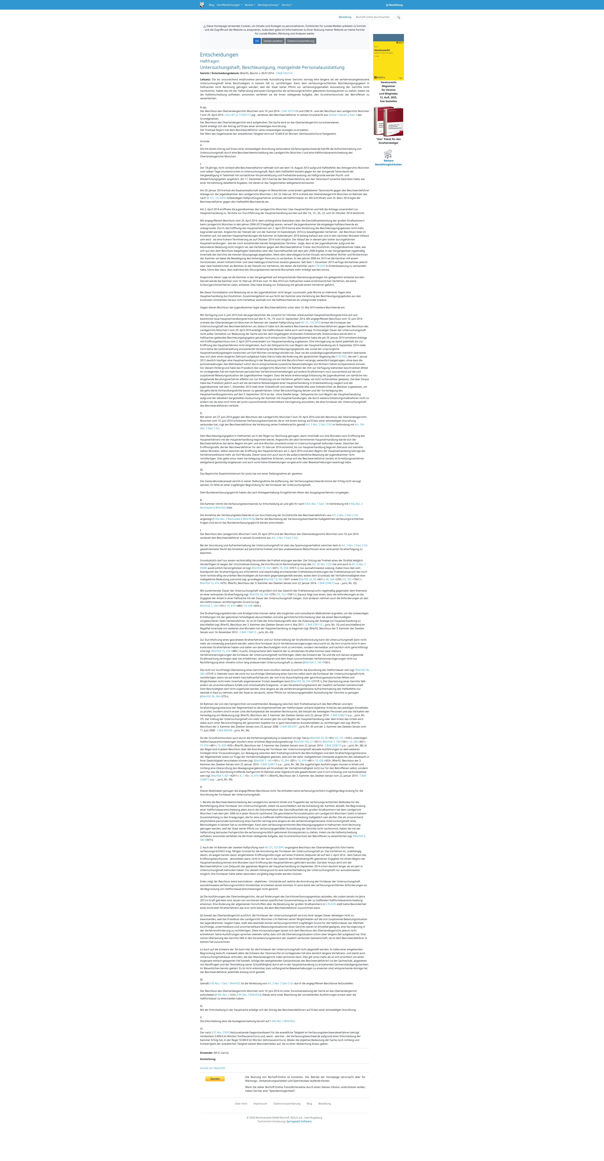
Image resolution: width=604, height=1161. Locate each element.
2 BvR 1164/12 (248, 632)
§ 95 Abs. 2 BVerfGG (248, 994)
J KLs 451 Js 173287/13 (238, 115)
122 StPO (220, 198)
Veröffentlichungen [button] (228, 5)
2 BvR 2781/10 (314, 624)
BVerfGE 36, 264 (258, 594)
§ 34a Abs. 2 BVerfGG (282, 1021)
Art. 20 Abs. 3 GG (322, 564)
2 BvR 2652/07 (288, 726)
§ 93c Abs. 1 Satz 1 (315, 504)
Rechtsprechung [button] (267, 5)
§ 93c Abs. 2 (222, 994)
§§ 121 (210, 198)
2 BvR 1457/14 (284, 73)
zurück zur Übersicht (212, 1068)
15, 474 (231, 605)
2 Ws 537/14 (288, 111)
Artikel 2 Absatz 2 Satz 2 (343, 115)
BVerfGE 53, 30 (319, 738)
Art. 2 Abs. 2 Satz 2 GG (319, 424)
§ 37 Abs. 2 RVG (221, 1032)
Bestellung (345, 17)
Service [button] (286, 5)
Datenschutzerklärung (300, 41)
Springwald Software (298, 1121)
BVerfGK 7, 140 (209, 605)
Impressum (260, 1103)
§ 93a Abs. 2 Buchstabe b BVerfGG (233, 519)
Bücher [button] (249, 5)
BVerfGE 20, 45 (307, 579)
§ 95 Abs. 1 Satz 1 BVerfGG (224, 983)
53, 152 (347, 579)
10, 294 (353, 741)
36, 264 (330, 579)
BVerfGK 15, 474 (209, 583)
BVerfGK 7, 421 (220, 775)
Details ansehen (273, 41)
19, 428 (248, 605)
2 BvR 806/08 (224, 730)
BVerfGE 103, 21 (303, 741)
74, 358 (284, 568)
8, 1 (242, 775)
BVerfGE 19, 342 (261, 568)
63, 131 (339, 738)
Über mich (241, 1103)
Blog (211, 5)
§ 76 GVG (319, 266)
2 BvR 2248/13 (326, 583)
